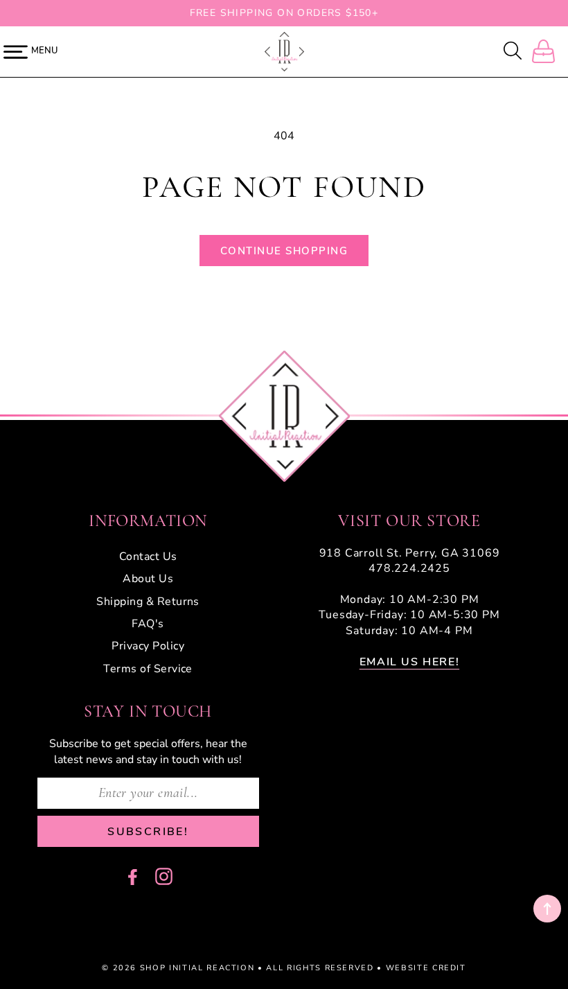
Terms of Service (148, 668)
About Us (148, 578)
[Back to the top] (547, 908)
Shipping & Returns (147, 601)
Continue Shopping (284, 251)
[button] (514, 51)
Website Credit (426, 968)
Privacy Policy (148, 646)
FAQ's (147, 623)
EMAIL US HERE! (409, 661)
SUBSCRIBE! (147, 831)
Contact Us (148, 556)
